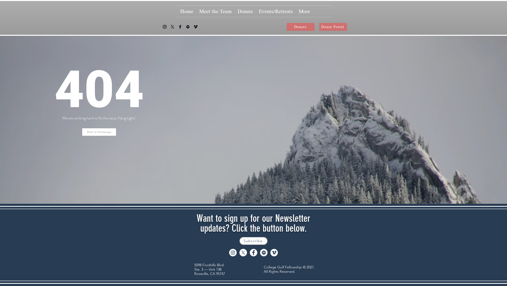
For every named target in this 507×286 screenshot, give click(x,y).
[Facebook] (180, 26)
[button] (99, 132)
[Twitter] (172, 26)
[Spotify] (187, 26)
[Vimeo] (195, 26)
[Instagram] (164, 26)
